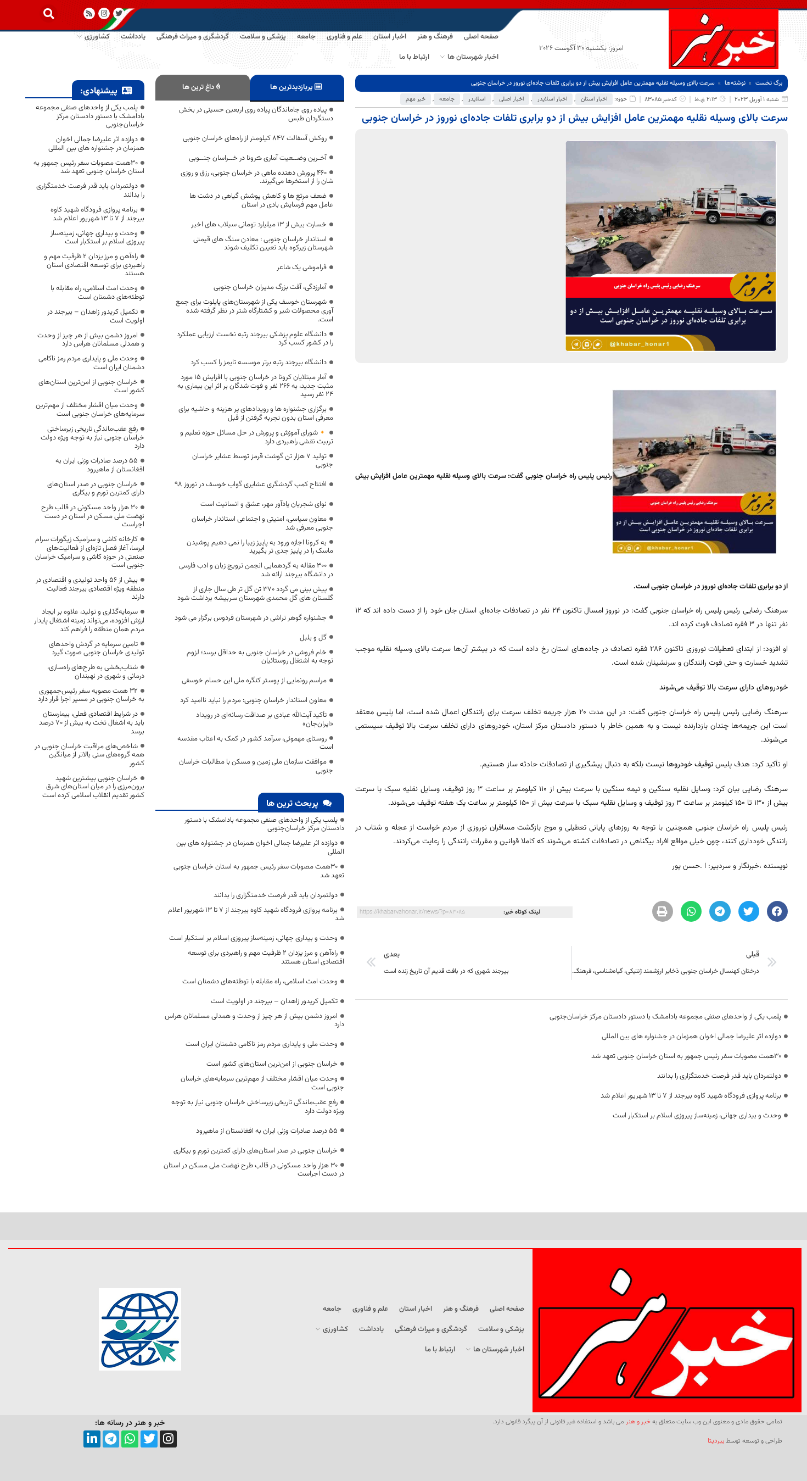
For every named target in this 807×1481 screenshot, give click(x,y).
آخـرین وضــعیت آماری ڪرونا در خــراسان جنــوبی (258, 158)
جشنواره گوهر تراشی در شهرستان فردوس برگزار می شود (251, 618)
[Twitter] (149, 1438)
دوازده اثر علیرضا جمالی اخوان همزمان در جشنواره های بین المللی (691, 1036)
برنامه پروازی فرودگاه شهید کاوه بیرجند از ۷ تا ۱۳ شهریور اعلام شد (691, 1095)
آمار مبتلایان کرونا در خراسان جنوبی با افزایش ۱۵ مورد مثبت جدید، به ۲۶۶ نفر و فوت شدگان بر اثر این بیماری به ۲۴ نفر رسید (255, 386)
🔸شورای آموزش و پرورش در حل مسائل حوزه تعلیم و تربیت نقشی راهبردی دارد (256, 437)
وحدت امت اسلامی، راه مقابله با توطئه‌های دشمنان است (260, 981)
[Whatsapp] (129, 1438)
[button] (49, 13)
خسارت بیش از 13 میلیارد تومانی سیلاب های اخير (259, 224)
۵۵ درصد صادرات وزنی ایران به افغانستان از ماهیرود (267, 1131)
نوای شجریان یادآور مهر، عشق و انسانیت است (263, 504)
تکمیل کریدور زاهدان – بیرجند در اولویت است (274, 1001)
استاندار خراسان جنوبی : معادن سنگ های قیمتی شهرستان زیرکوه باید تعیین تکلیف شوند (263, 244)
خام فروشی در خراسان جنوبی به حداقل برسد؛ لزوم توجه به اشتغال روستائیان (260, 657)
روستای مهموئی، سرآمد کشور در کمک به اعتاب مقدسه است (255, 743)
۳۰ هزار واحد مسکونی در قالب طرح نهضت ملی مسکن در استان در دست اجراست (254, 1170)
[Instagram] (104, 13)
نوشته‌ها (735, 83)
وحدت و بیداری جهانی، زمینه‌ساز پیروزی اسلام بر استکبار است (697, 1115)
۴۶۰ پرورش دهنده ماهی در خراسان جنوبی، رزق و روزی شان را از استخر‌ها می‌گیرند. (257, 177)
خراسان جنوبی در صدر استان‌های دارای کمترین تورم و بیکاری (255, 1150)
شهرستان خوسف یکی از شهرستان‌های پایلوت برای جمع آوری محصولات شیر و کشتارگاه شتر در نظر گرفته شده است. (254, 311)
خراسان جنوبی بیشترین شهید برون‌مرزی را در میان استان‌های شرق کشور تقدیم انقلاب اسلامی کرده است (93, 787)
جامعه (447, 99)
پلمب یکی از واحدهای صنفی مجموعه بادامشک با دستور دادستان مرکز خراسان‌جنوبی (665, 1016)
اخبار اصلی (511, 99)
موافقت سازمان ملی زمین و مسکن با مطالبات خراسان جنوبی (256, 766)
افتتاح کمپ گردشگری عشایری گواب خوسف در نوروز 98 (251, 484)
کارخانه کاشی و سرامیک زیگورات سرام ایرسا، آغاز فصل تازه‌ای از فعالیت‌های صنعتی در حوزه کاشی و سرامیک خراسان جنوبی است (89, 552)
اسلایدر (476, 99)
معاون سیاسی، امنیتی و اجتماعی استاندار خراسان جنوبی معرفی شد (262, 523)
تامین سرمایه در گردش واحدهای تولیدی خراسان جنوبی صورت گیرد (96, 649)
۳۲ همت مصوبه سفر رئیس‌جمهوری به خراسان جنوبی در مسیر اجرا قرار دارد (91, 695)
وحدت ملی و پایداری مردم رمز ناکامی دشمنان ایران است (262, 1044)
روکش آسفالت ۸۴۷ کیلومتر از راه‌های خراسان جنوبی (255, 138)
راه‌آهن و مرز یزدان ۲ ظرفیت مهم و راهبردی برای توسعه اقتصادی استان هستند (266, 957)
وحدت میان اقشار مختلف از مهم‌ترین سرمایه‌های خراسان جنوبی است (262, 1083)
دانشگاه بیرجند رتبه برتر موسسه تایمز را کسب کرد (258, 362)
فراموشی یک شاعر (302, 267)
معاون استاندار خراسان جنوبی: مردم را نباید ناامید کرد (253, 700)
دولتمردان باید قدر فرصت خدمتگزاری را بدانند (719, 1076)
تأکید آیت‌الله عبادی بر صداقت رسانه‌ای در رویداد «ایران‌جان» (264, 720)
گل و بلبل (313, 637)
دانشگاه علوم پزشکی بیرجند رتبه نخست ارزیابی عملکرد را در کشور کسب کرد (255, 339)
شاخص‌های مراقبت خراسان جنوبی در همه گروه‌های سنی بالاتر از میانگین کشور (89, 755)
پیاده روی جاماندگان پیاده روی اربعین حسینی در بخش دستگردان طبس (256, 114)
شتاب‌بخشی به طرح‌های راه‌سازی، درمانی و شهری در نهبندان (95, 672)
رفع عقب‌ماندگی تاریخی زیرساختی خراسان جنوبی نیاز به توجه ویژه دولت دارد (257, 1107)
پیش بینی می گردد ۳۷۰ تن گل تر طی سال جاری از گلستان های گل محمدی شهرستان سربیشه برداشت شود (255, 594)
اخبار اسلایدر (552, 99)
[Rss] (89, 13)
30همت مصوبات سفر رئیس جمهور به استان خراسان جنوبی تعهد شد (686, 1056)
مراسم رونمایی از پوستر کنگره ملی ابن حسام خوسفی (254, 680)
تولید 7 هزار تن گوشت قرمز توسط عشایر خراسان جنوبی (262, 461)
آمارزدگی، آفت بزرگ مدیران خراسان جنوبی (270, 287)
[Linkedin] (91, 1438)
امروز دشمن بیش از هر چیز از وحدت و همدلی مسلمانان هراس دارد (254, 1021)
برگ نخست (768, 83)
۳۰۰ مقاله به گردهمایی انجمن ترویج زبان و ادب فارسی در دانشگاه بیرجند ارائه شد (256, 570)
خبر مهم (415, 99)
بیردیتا (716, 1441)
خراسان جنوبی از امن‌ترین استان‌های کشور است (272, 1064)
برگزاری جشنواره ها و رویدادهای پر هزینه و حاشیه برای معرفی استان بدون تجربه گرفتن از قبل (255, 414)
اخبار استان (594, 99)
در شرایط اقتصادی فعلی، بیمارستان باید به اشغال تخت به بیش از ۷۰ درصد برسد (91, 723)
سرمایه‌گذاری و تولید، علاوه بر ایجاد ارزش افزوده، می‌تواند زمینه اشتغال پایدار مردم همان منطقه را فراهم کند (89, 620)
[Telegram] (111, 1438)
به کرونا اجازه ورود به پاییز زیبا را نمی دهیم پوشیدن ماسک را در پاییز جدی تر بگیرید (260, 547)
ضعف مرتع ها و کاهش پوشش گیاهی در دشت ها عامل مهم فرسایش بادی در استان (261, 200)
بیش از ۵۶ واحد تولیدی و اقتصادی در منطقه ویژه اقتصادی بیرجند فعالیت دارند (90, 589)
